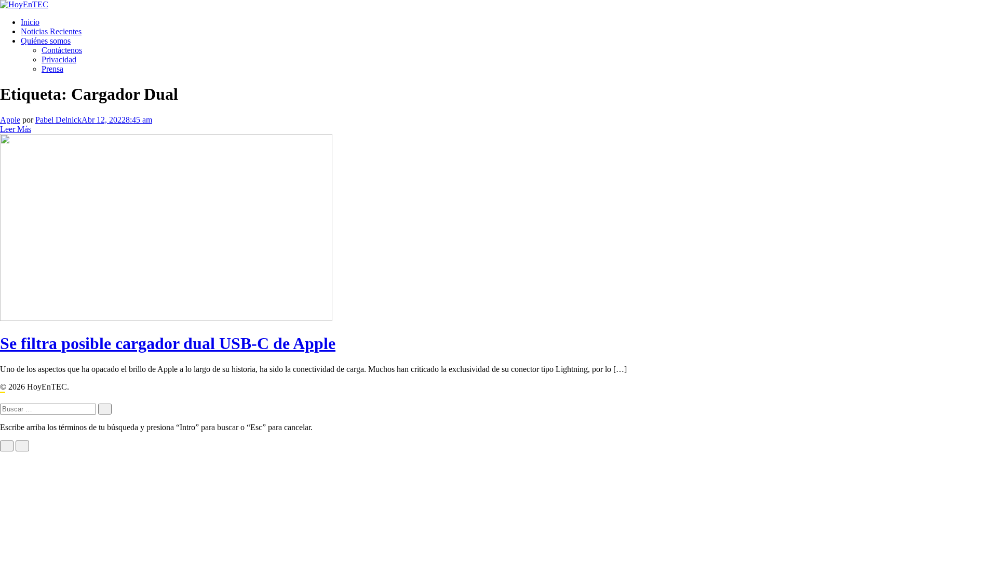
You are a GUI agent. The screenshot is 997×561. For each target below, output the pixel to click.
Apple (10, 119)
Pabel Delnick (58, 119)
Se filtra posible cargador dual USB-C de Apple (167, 343)
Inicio (30, 22)
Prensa (52, 68)
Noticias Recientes (51, 31)
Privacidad (59, 59)
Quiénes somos (46, 40)
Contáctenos (62, 50)
